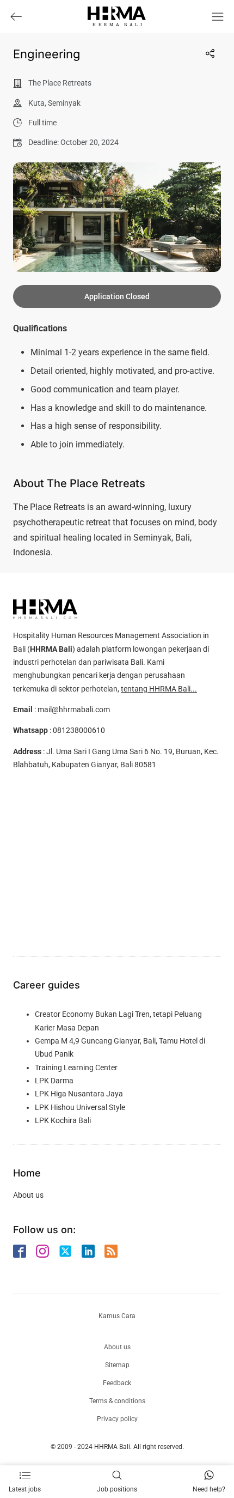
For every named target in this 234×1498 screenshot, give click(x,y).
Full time (42, 122)
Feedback (117, 1383)
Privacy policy (117, 1419)
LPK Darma (54, 1080)
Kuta (36, 103)
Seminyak (64, 103)
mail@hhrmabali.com (74, 709)
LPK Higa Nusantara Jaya (79, 1093)
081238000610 (79, 730)
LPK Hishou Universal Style (80, 1107)
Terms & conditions (117, 1401)
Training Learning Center (76, 1067)
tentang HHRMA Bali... (159, 688)
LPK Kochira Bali (63, 1120)
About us (28, 1195)
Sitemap (117, 1365)
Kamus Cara (117, 1316)
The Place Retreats (59, 82)
